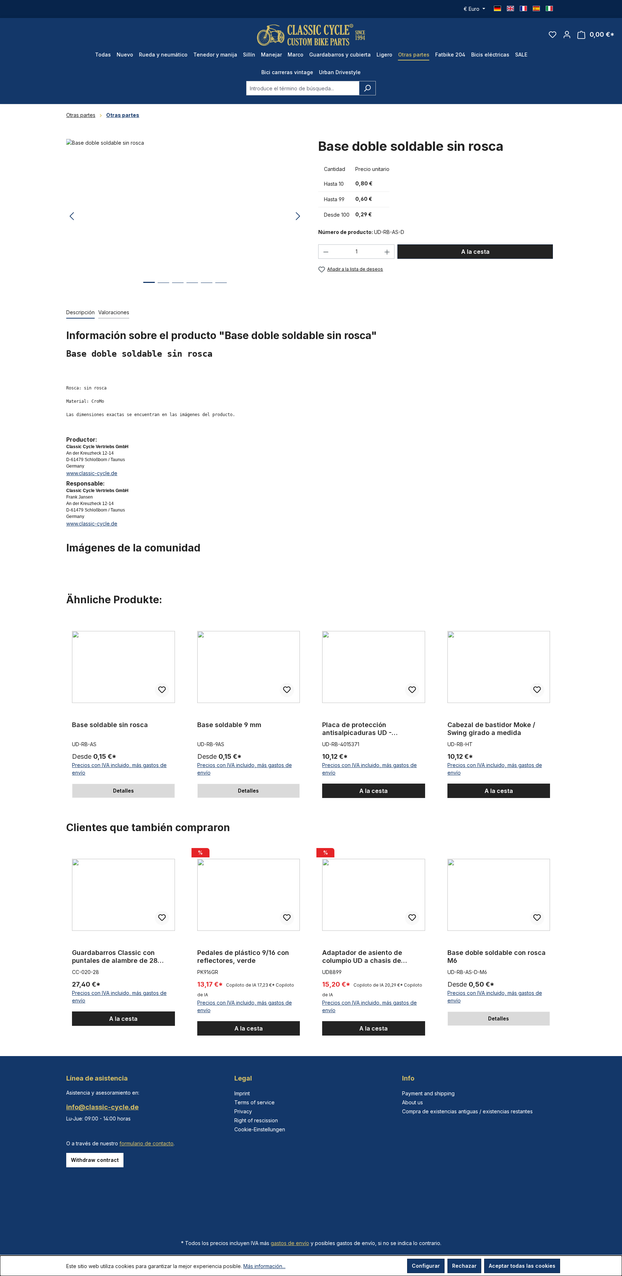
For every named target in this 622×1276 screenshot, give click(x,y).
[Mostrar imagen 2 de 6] (163, 288)
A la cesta (475, 251)
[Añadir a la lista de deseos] (162, 690)
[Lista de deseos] (552, 34)
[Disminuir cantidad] (325, 251)
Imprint (242, 1093)
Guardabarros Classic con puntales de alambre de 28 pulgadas (115, 957)
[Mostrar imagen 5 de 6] (206, 288)
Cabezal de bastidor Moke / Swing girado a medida (491, 728)
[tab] (80, 313)
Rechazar (464, 1266)
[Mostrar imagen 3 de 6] (178, 288)
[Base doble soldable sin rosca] (184, 216)
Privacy (243, 1111)
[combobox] (302, 88)
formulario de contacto (146, 1143)
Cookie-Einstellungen (259, 1129)
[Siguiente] (298, 216)
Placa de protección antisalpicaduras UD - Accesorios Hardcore (357, 729)
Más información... (264, 1266)
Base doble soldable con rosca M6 (496, 956)
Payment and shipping (428, 1093)
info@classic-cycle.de (102, 1107)
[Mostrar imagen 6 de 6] (221, 288)
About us (412, 1102)
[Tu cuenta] (567, 34)
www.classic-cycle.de (91, 473)
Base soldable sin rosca (110, 725)
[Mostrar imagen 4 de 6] (192, 288)
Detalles (123, 791)
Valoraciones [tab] (113, 312)
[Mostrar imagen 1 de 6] (149, 288)
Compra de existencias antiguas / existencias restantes (467, 1111)
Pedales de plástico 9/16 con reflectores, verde (243, 956)
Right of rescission (256, 1120)
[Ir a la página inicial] (311, 35)
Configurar (426, 1266)
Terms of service (254, 1102)
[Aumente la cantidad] (387, 251)
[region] (185, 216)
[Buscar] (367, 88)
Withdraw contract (95, 1160)
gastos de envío (290, 1243)
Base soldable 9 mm (229, 725)
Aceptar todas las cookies (522, 1266)
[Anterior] (71, 216)
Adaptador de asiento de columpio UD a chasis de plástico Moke (362, 957)
